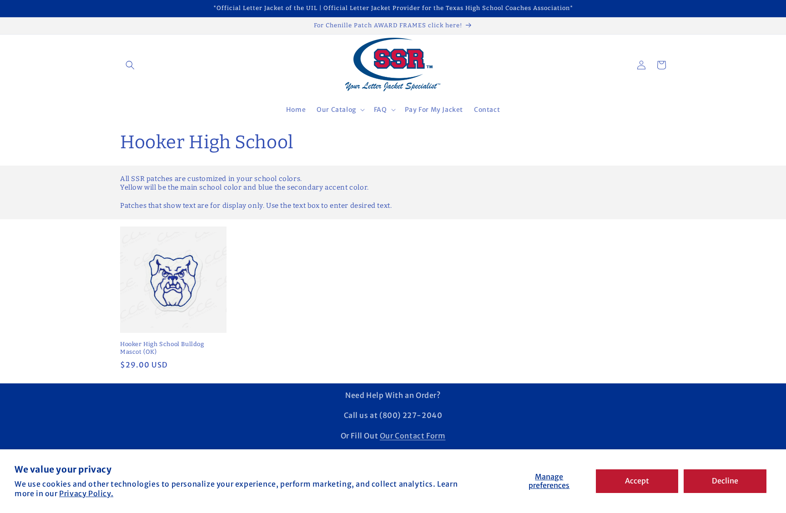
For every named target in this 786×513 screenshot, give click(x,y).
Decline (725, 480)
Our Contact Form (413, 435)
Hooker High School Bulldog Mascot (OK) (162, 348)
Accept (637, 480)
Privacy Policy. (86, 493)
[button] (130, 65)
